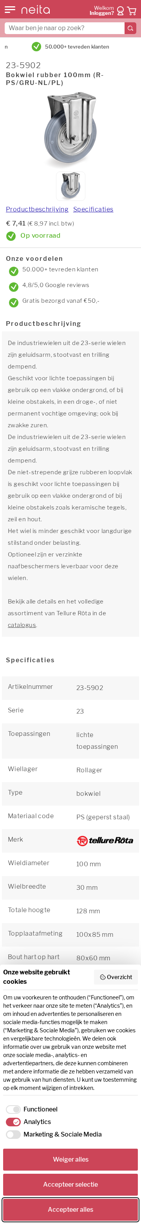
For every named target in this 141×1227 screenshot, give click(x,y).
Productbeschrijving (37, 209)
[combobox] (70, 28)
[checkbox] (30, 1109)
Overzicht (119, 977)
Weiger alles (71, 1159)
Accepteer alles (70, 1209)
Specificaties (93, 209)
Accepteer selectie (70, 1184)
